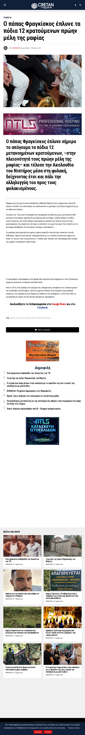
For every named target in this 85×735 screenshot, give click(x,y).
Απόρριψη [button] (38, 732)
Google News (59, 304)
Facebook (42, 307)
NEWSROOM (16, 48)
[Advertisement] (42, 261)
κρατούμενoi (27, 318)
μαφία (34, 318)
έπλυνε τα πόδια (16, 318)
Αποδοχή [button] (48, 732)
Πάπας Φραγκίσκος (44, 318)
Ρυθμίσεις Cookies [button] (74, 728)
